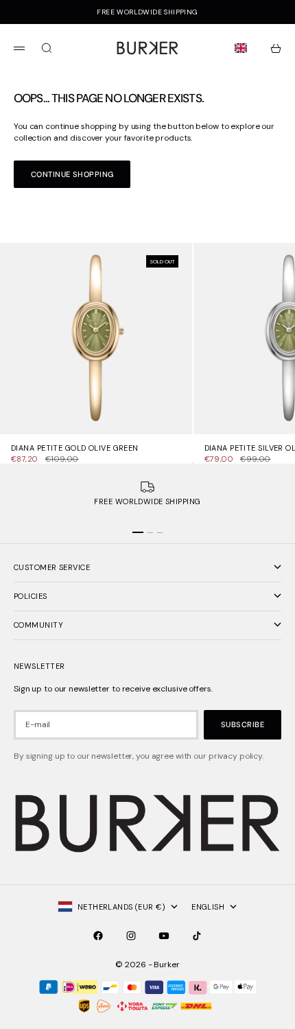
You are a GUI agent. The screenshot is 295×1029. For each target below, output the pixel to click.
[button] (243, 48)
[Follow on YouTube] (163, 935)
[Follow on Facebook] (98, 935)
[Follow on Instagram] (131, 935)
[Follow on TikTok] (196, 935)
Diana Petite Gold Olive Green (75, 449)
